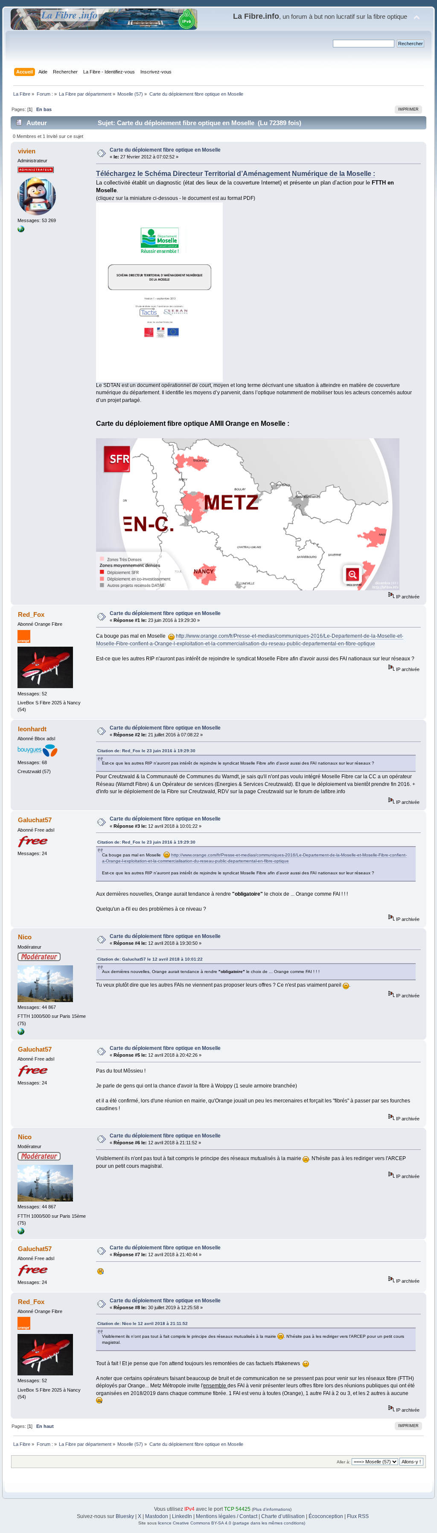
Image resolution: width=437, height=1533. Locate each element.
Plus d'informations (271, 1509)
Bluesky (125, 1516)
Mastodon (156, 1516)
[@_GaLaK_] (20, 1033)
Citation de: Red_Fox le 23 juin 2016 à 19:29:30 (146, 750)
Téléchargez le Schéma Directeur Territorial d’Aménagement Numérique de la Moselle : (235, 173)
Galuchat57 (35, 820)
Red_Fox (31, 614)
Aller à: (343, 1462)
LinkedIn (182, 1516)
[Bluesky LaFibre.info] (20, 230)
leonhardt (32, 729)
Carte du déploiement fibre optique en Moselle (165, 150)
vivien (26, 151)
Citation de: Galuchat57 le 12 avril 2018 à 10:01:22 (150, 959)
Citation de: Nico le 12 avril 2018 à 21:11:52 (142, 1323)
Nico (25, 937)
